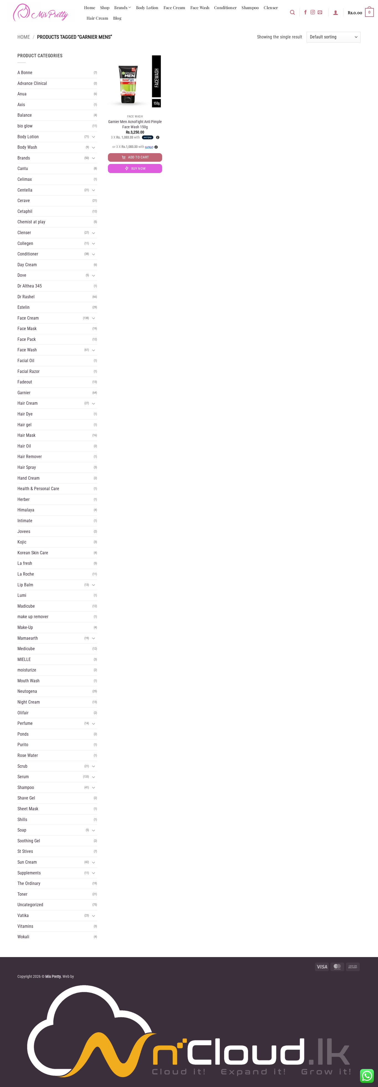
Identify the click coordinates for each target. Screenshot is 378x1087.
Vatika (23, 915)
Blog (117, 18)
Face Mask (27, 328)
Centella (24, 190)
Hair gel (24, 424)
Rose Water (27, 755)
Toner (22, 894)
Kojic (21, 542)
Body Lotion (147, 7)
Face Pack (26, 339)
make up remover (32, 616)
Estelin (23, 307)
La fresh (24, 563)
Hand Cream (28, 478)
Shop (104, 7)
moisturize (26, 670)
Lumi (21, 595)
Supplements (29, 873)
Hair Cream (97, 18)
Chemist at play (31, 221)
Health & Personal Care (38, 488)
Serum (23, 776)
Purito (22, 744)
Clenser (271, 7)
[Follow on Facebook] (305, 12)
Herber (23, 499)
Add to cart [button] (138, 157)
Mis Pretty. (53, 976)
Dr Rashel (26, 296)
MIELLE (24, 659)
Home (89, 7)
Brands (120, 7)
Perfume (25, 723)
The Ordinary (28, 883)
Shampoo (250, 7)
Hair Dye (25, 414)
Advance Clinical (32, 83)
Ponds (23, 734)
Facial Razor (28, 371)
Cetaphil (24, 211)
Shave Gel (26, 798)
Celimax (24, 179)
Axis (21, 104)
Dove (21, 275)
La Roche (25, 574)
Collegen (25, 243)
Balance (24, 115)
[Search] (292, 12)
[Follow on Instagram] (312, 12)
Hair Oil (24, 446)
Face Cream (174, 7)
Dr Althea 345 (29, 286)
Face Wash (199, 7)
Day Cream (27, 264)
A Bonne (24, 72)
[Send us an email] (320, 12)
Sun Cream (27, 862)
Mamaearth (27, 638)
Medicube (26, 648)
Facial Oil (25, 360)
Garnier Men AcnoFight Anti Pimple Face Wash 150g (135, 124)
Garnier (23, 392)
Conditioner (225, 7)
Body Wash (27, 147)
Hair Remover (29, 456)
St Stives (25, 851)
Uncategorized (30, 904)
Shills (22, 819)
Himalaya (25, 510)
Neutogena (27, 691)
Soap (21, 830)
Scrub (22, 766)
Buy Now (138, 168)
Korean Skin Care (32, 552)
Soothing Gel (28, 840)
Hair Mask (26, 435)
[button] (335, 12)
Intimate (24, 520)
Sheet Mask (27, 808)
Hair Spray (26, 467)
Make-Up (25, 627)
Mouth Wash (28, 680)
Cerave (23, 200)
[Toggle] (93, 136)
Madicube (26, 606)
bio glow (24, 126)
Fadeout (24, 382)
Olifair (23, 712)
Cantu (22, 168)
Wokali (23, 936)
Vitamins (25, 926)
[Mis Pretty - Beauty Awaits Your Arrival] (40, 12)
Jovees (23, 531)
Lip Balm (25, 584)
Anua (22, 93)
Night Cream (28, 702)
